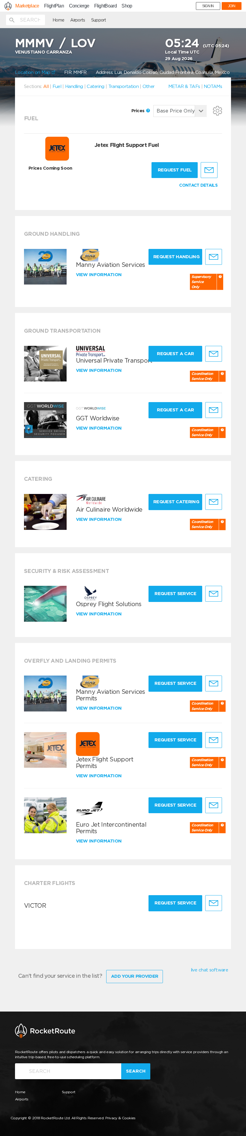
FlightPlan (54, 6)
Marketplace (27, 6)
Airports (77, 20)
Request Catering (176, 501)
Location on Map (33, 72)
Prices (138, 110)
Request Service (175, 593)
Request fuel (175, 170)
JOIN (231, 6)
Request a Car (175, 353)
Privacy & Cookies (120, 1118)
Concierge (79, 6)
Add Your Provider (134, 976)
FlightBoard (105, 6)
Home (58, 20)
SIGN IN (208, 6)
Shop (127, 6)
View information (99, 274)
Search (136, 1071)
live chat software (209, 970)
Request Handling (176, 256)
